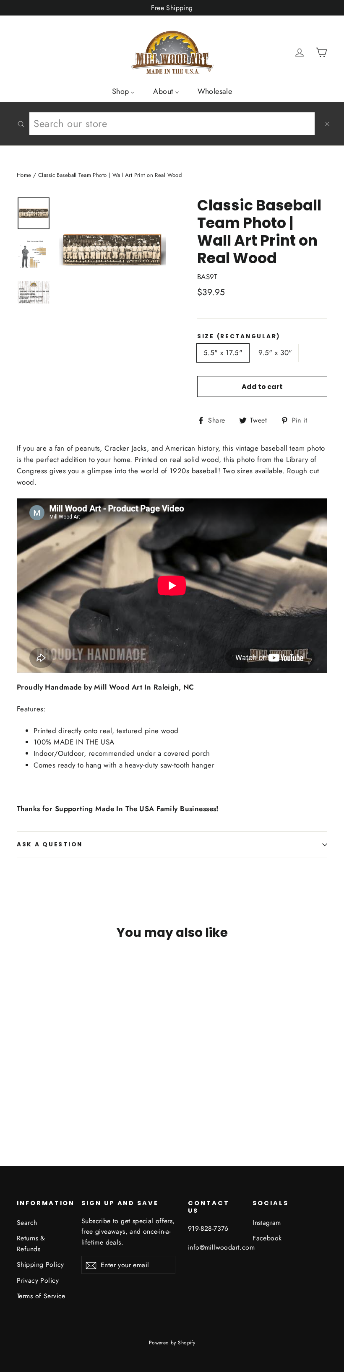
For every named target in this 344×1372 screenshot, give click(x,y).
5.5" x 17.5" (222, 353)
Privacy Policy (38, 1280)
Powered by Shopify (172, 1342)
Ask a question (50, 844)
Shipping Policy (40, 1264)
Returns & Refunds (31, 1243)
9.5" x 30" (275, 353)
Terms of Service (41, 1296)
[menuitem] (123, 90)
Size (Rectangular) (239, 336)
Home (24, 175)
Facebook (267, 1238)
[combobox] (172, 123)
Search (27, 1222)
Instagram (267, 1222)
